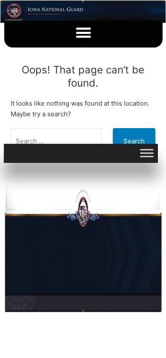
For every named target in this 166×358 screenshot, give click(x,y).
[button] (84, 33)
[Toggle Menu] (147, 153)
